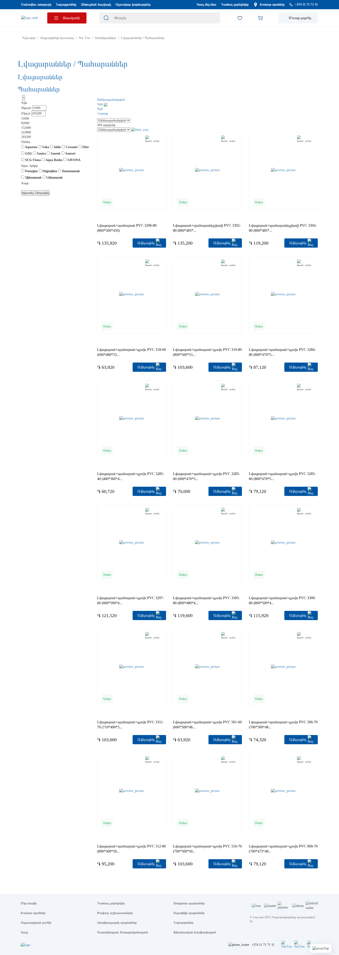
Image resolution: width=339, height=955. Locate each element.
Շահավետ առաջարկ (36, 4)
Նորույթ (102, 113)
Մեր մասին (29, 903)
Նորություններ (66, 4)
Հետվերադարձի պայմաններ (117, 922)
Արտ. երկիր (29, 165)
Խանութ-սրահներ (272, 4)
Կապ (24, 932)
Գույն (25, 183)
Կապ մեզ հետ (206, 4)
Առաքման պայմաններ (189, 903)
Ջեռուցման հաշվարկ (96, 4)
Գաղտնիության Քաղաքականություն (122, 932)
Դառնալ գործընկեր (235, 4)
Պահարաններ (39, 89)
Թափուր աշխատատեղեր (115, 913)
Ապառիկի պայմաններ (189, 913)
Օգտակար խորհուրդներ (133, 4)
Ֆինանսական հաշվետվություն (194, 932)
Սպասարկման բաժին (36, 922)
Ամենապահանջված (111, 99)
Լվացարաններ (40, 77)
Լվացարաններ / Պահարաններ (73, 63)
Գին (24, 103)
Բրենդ (25, 142)
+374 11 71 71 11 (263, 944)
